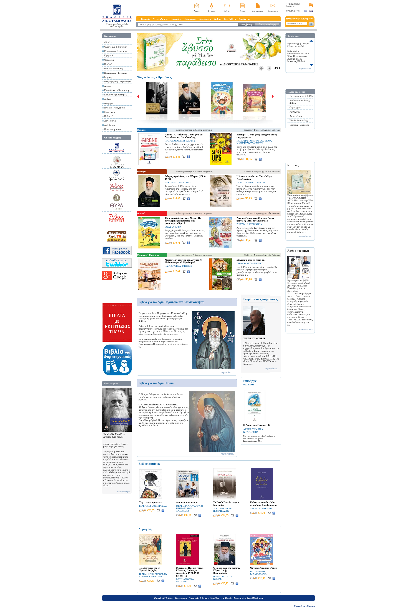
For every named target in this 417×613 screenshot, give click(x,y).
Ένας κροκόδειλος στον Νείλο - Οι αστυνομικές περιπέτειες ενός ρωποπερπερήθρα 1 (183, 221)
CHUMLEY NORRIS (254, 338)
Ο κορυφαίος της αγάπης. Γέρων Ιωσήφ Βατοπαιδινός (226, 570)
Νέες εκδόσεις (160, 19)
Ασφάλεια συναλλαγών (221, 598)
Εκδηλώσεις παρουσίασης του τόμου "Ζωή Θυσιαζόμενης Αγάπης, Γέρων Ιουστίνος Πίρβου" (299, 56)
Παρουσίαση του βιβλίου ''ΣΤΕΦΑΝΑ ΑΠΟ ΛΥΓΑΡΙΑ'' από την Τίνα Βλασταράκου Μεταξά (300, 199)
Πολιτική (108, 116)
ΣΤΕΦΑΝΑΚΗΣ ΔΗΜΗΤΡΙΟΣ (250, 263)
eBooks (108, 42)
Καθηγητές (295, 111)
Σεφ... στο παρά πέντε (150, 502)
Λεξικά (107, 99)
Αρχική (197, 11)
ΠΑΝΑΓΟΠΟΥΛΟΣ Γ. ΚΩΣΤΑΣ (251, 182)
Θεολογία (109, 59)
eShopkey (310, 606)
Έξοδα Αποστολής (299, 120)
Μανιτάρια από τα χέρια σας (251, 259)
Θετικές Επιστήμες (113, 68)
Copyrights (295, 107)
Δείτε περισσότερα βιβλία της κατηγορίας (194, 130)
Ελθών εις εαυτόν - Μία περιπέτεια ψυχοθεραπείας (264, 503)
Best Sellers (230, 19)
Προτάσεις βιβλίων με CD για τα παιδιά (298, 44)
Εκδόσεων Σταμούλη (253, 130)
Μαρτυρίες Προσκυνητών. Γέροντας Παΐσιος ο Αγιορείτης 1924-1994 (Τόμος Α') (190, 571)
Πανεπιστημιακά (112, 129)
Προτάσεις (176, 19)
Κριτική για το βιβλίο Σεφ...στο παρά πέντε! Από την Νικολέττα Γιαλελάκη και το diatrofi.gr (298, 285)
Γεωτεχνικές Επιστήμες (115, 51)
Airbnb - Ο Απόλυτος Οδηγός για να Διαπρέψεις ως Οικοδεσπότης (183, 135)
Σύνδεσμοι (258, 598)
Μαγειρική (109, 112)
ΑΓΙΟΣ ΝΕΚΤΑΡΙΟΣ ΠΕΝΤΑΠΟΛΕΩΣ (222, 509)
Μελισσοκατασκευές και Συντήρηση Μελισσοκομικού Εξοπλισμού (183, 261)
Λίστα (242, 11)
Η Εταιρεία (144, 19)
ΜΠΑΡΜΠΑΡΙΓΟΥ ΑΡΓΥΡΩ (189, 506)
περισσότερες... (305, 236)
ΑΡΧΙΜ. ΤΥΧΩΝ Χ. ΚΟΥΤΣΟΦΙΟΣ (253, 430)
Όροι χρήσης (181, 598)
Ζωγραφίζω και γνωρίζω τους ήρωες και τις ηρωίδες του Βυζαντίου (255, 219)
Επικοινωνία (273, 11)
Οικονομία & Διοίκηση (115, 46)
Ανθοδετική (110, 125)
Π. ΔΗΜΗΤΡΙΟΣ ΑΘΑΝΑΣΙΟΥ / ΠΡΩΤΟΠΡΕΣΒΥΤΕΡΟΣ (153, 575)
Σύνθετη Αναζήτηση (266, 24)
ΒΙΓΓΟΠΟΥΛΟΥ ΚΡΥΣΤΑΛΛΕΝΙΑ (258, 572)
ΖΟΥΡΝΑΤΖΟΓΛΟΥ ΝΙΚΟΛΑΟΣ (185, 580)
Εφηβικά (108, 55)
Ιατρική (108, 77)
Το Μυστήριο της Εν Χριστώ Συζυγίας (149, 569)
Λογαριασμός (257, 11)
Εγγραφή (211, 11)
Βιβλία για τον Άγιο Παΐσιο (156, 383)
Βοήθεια (169, 598)
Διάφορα (108, 103)
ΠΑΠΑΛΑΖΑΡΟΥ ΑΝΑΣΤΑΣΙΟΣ (184, 509)
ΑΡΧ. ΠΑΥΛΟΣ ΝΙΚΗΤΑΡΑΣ (178, 182)
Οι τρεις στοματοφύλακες (263, 567)
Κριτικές (293, 165)
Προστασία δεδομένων (199, 598)
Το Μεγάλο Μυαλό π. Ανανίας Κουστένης (114, 435)
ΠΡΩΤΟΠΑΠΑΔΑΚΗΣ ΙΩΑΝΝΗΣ (180, 141)
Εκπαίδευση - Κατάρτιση (116, 90)
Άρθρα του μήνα (298, 250)
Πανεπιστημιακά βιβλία (301, 96)
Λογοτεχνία (110, 120)
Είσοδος (227, 11)
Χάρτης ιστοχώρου (243, 598)
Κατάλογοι (244, 19)
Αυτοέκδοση (296, 116)
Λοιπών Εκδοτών (272, 130)
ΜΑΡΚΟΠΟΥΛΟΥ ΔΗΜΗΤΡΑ (250, 143)
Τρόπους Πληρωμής (299, 124)
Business (141, 130)
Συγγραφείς (205, 19)
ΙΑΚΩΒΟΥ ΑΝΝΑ (173, 227)
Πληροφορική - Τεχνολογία (117, 81)
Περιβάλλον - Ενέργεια (115, 73)
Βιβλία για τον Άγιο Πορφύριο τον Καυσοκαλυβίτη (171, 302)
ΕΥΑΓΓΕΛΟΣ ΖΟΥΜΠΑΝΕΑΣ (153, 506)
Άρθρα (217, 19)
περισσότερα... (124, 491)
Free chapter (111, 383)
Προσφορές (190, 19)
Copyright (159, 598)
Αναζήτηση (246, 24)
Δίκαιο (107, 86)
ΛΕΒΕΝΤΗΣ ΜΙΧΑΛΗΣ (261, 508)
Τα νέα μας (293, 36)
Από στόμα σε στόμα (186, 502)
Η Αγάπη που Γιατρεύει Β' (256, 425)
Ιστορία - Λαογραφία (114, 107)
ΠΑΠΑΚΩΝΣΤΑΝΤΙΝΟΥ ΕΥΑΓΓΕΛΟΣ (254, 141)
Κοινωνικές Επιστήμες (115, 94)
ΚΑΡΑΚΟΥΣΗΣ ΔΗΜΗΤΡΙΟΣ (178, 266)
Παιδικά (108, 64)
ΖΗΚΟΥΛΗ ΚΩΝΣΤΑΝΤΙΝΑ (249, 224)
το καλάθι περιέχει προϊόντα (293, 5)
